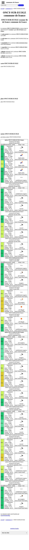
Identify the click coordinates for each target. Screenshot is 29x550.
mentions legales (14, 528)
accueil (2, 8)
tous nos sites (5, 532)
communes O (9, 8)
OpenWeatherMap (5, 515)
